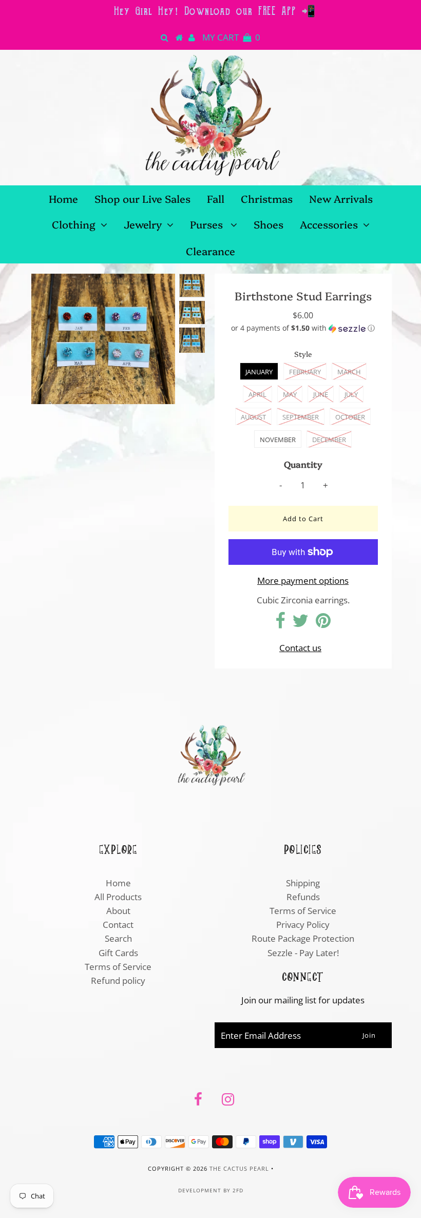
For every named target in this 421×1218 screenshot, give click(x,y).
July (351, 394)
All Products (118, 897)
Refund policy (118, 980)
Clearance (210, 250)
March (349, 371)
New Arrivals (341, 198)
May (290, 394)
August (253, 417)
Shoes (268, 224)
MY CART (231, 37)
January (259, 371)
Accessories (329, 224)
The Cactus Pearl (239, 1168)
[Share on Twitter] (300, 624)
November (278, 439)
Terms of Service (118, 967)
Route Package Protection (303, 938)
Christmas (267, 198)
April (257, 394)
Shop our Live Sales (142, 198)
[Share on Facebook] (280, 624)
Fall (215, 198)
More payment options (303, 580)
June (320, 394)
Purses (207, 224)
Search (118, 938)
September (300, 417)
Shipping (303, 883)
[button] (303, 328)
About (118, 911)
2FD (238, 1190)
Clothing (73, 224)
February (305, 371)
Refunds (303, 897)
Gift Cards (118, 953)
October (350, 417)
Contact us (300, 648)
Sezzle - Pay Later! (303, 953)
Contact (118, 924)
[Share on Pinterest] (323, 624)
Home (63, 198)
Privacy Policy (303, 924)
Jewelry (143, 224)
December (329, 439)
